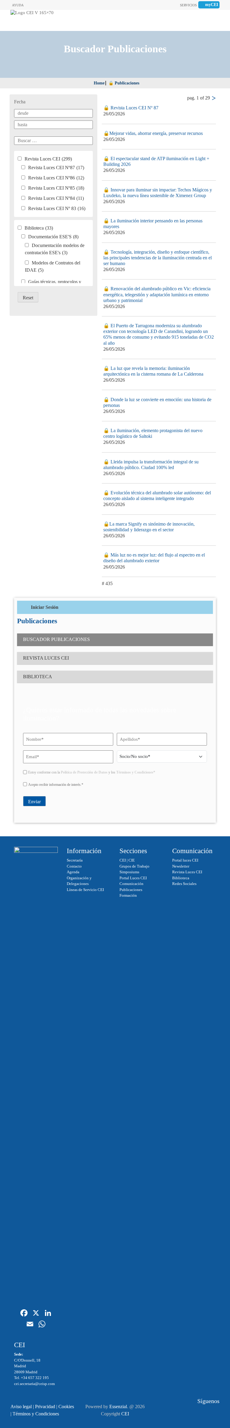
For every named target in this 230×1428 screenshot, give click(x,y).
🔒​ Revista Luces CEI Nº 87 (130, 107)
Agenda (73, 872)
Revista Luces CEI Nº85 (56, 188)
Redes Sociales (184, 883)
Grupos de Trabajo (134, 866)
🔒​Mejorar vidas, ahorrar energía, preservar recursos (153, 133)
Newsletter (180, 866)
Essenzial (118, 1406)
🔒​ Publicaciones (123, 83)
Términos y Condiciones (36, 1413)
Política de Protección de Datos (84, 772)
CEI (122, 860)
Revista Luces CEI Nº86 (56, 177)
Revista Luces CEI (48, 158)
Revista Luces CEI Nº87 (56, 167)
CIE (131, 860)
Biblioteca (39, 227)
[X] (36, 1313)
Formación (128, 895)
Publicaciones (130, 889)
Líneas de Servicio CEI (85, 889)
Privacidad (45, 1406)
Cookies (66, 1406)
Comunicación (131, 883)
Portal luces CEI (185, 860)
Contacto (74, 866)
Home (99, 83)
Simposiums (129, 872)
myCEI (211, 4)
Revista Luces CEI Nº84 (56, 198)
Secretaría (75, 860)
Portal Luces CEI (133, 878)
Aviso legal (21, 1406)
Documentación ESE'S (53, 236)
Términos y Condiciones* (135, 772)
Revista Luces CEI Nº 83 (56, 208)
